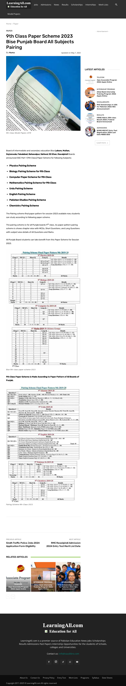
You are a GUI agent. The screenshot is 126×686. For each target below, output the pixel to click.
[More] (101, 524)
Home (8, 23)
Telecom (18, 584)
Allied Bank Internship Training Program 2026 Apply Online (43, 587)
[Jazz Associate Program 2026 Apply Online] (18, 577)
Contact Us (35, 677)
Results (65, 4)
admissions (102, 128)
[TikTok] (63, 662)
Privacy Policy (48, 677)
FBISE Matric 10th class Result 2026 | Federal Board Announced (106, 120)
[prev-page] (8, 597)
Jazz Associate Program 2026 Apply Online (18, 588)
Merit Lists (103, 4)
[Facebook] (48, 662)
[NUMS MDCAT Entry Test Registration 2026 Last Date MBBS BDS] (90, 131)
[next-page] (13, 597)
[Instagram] (55, 661)
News (56, 4)
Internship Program (42, 582)
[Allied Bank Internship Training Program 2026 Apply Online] (43, 577)
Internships (90, 4)
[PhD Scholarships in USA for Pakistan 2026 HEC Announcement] (68, 577)
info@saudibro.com (69, 653)
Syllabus (95, 677)
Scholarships (77, 4)
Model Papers (14, 14)
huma (12, 53)
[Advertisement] (102, 48)
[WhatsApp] (70, 662)
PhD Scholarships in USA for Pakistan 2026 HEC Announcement (68, 587)
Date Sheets (107, 677)
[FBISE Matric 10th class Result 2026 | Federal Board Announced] (90, 118)
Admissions (46, 4)
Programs (85, 677)
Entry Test (61, 677)
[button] (116, 4)
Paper (15, 23)
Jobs (36, 4)
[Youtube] (77, 662)
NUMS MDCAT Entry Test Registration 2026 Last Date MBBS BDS (107, 133)
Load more (101, 142)
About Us (24, 677)
